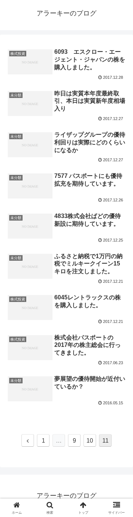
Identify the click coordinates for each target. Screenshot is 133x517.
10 (89, 440)
